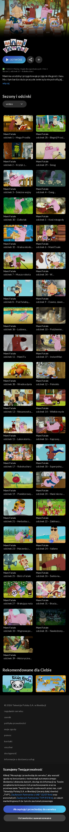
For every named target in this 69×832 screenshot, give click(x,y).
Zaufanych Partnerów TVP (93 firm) (34, 797)
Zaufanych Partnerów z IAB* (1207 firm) (31, 794)
